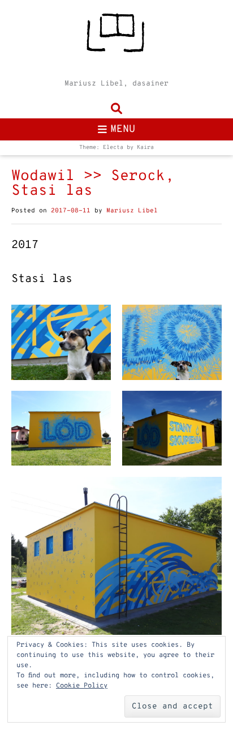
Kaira (145, 147)
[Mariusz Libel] (116, 37)
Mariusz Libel (132, 211)
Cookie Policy (81, 685)
